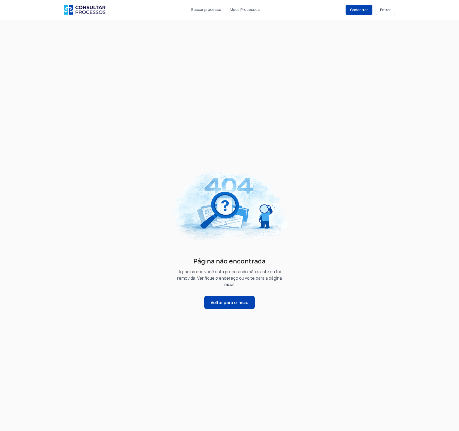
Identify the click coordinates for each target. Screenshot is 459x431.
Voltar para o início (229, 302)
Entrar (385, 9)
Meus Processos (245, 9)
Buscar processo (206, 9)
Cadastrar (359, 9)
